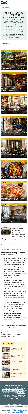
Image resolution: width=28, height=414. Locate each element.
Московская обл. (7, 95)
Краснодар (6, 138)
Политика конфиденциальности (14, 404)
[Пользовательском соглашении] (13, 412)
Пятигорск (6, 73)
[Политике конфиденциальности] (20, 410)
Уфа (4, 160)
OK (21, 412)
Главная (2, 7)
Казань (5, 182)
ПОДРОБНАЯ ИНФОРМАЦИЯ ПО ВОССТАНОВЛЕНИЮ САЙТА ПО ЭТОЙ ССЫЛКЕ (14, 396)
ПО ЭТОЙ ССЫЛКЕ (17, 36)
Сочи (4, 51)
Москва (5, 116)
